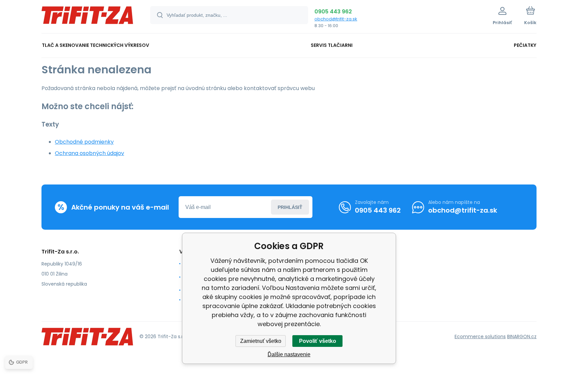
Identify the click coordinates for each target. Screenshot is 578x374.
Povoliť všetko (317, 341)
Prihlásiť (290, 207)
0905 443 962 (333, 11)
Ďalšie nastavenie (289, 354)
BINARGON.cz (522, 336)
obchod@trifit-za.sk (335, 19)
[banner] (87, 17)
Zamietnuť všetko (260, 341)
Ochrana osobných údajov (89, 153)
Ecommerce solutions (480, 336)
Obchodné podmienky (84, 142)
